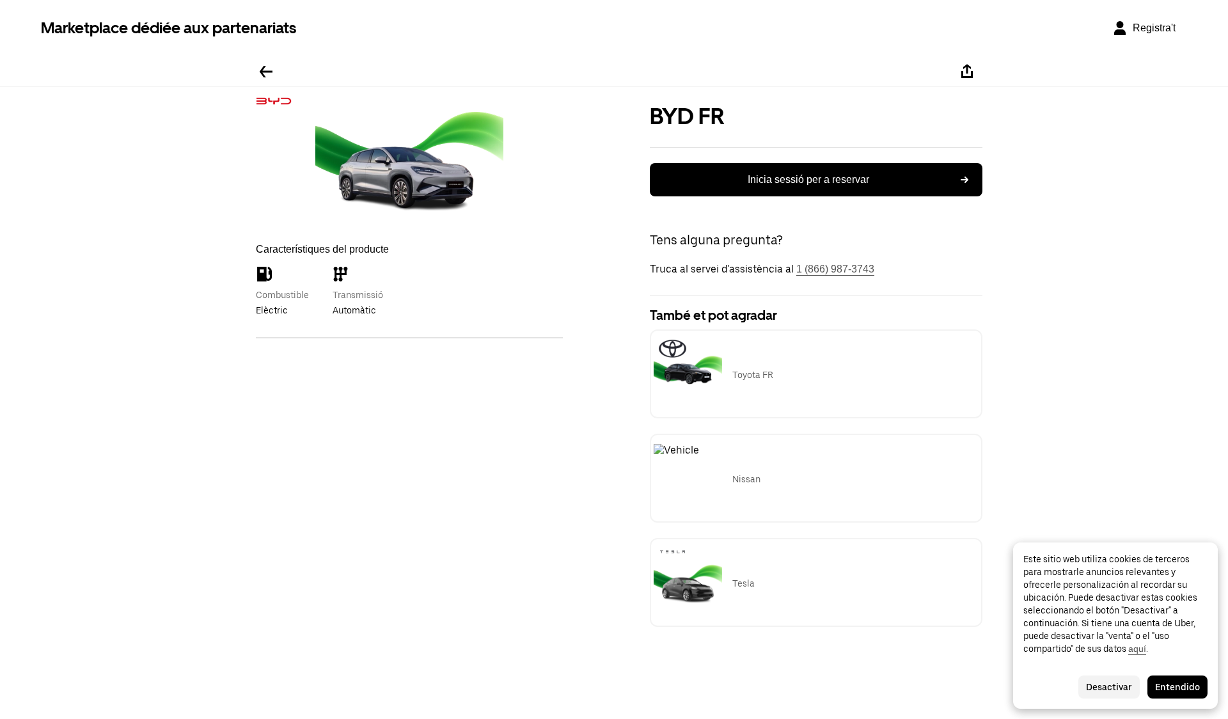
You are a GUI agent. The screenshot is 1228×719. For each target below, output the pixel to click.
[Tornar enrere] (266, 71)
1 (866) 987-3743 (835, 269)
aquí (1137, 649)
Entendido (1177, 687)
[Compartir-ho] (967, 71)
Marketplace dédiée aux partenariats (168, 28)
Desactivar (1109, 687)
